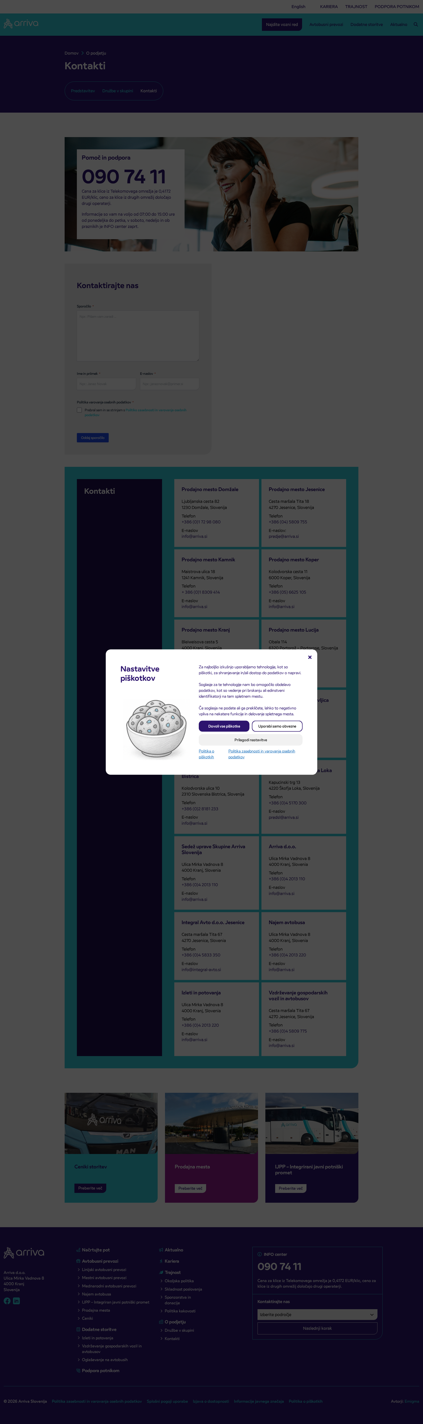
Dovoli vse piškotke (224, 726)
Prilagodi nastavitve (251, 739)
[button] (309, 656)
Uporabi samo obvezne (277, 726)
